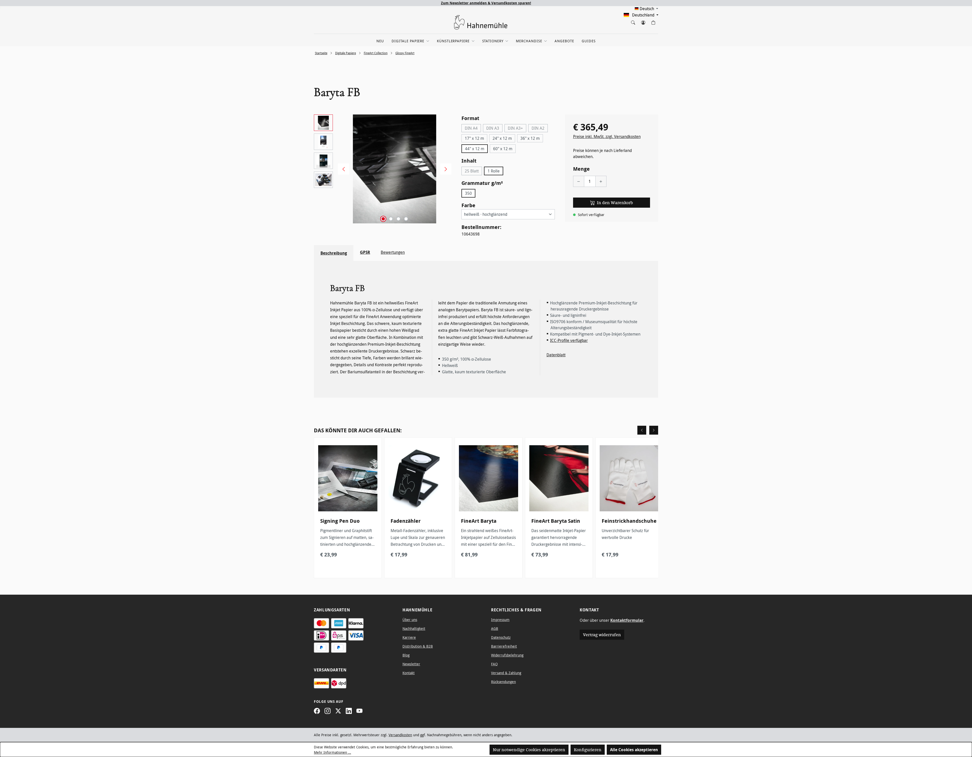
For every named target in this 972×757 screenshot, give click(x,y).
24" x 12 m (502, 138)
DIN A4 (473, 128)
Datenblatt (555, 355)
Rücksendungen (503, 681)
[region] (382, 168)
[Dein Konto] (643, 21)
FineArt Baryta (478, 520)
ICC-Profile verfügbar (569, 340)
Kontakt (408, 672)
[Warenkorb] (653, 21)
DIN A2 (540, 128)
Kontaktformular (626, 620)
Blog (406, 655)
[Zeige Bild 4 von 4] (406, 219)
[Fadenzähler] (418, 478)
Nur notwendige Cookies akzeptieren (529, 749)
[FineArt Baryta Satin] (559, 478)
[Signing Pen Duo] (347, 478)
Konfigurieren (587, 749)
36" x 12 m (530, 138)
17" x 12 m (474, 138)
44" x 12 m (474, 148)
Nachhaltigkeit (413, 628)
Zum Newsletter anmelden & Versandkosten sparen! (486, 3)
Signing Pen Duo (340, 520)
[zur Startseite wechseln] (481, 22)
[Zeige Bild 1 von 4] (383, 219)
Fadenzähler (406, 520)
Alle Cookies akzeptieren (634, 749)
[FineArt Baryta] (488, 478)
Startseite (321, 53)
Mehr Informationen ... (332, 752)
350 (468, 193)
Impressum (500, 619)
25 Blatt (473, 171)
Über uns (409, 619)
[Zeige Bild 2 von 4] (391, 219)
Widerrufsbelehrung (507, 655)
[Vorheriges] (342, 169)
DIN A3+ (517, 128)
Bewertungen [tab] (393, 252)
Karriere (409, 637)
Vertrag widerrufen (602, 634)
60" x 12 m (502, 148)
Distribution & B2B (417, 646)
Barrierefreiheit (504, 646)
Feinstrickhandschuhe (629, 520)
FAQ (494, 664)
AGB (494, 628)
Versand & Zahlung (506, 672)
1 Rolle (494, 171)
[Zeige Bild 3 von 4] (398, 219)
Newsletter (411, 664)
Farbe (468, 205)
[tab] (333, 253)
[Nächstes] (444, 169)
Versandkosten (400, 734)
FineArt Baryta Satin (555, 520)
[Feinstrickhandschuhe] (629, 478)
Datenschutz (501, 637)
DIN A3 (494, 128)
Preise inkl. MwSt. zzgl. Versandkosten (607, 136)
